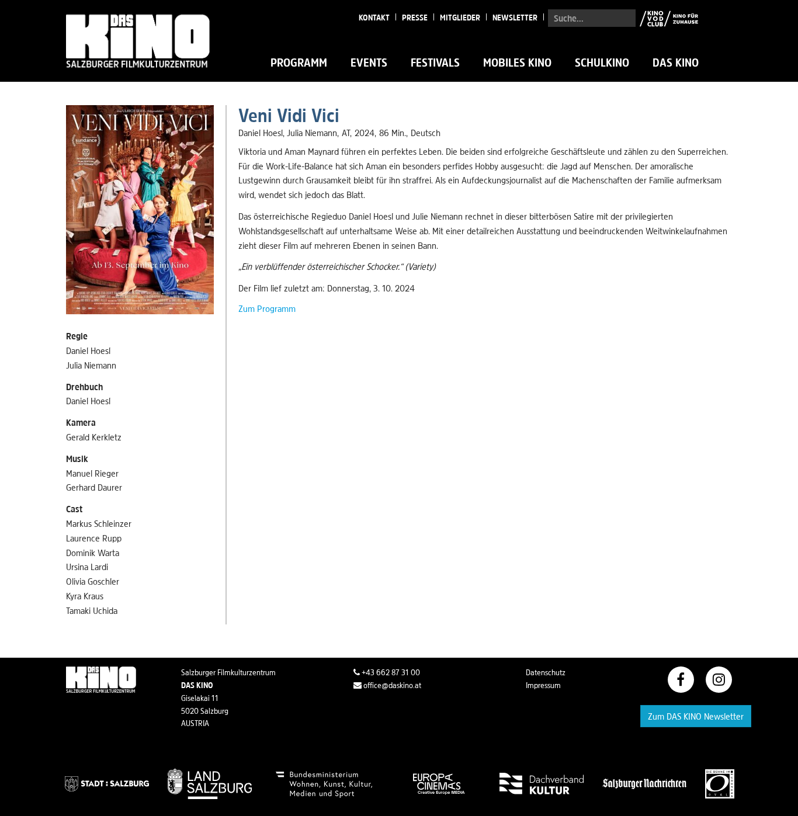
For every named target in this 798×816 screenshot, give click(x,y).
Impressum (543, 685)
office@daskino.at (391, 685)
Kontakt (374, 17)
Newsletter (514, 17)
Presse (415, 17)
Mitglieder (460, 17)
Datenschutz (545, 672)
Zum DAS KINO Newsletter (696, 716)
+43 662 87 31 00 (390, 672)
